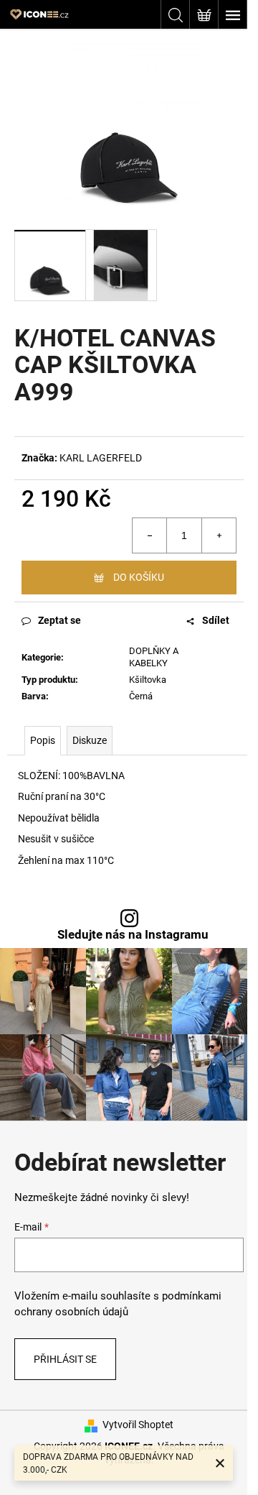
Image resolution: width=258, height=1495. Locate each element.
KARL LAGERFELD (100, 458)
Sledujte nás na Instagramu (133, 935)
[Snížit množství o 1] (150, 535)
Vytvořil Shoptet (137, 1424)
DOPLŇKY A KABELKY (153, 656)
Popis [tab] (42, 740)
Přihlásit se (65, 1359)
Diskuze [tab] (89, 740)
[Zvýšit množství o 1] (218, 535)
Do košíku (138, 577)
